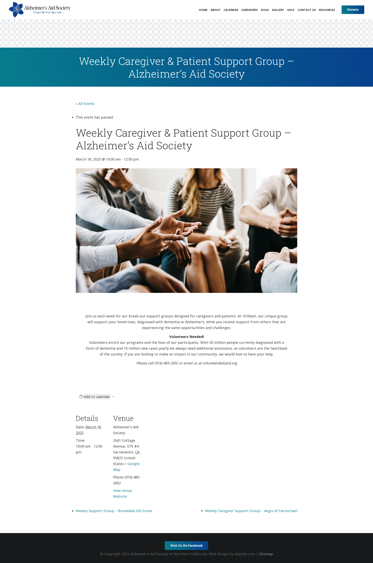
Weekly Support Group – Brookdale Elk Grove (114, 510)
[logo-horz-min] (40, 9)
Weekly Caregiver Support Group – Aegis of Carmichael (251, 510)
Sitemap (266, 554)
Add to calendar (97, 396)
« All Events (85, 103)
